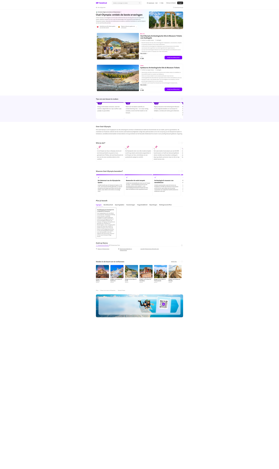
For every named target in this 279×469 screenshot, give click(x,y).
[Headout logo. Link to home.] (101, 3)
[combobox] (127, 3)
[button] (100, 7)
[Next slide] (182, 99)
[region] (118, 46)
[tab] (99, 205)
